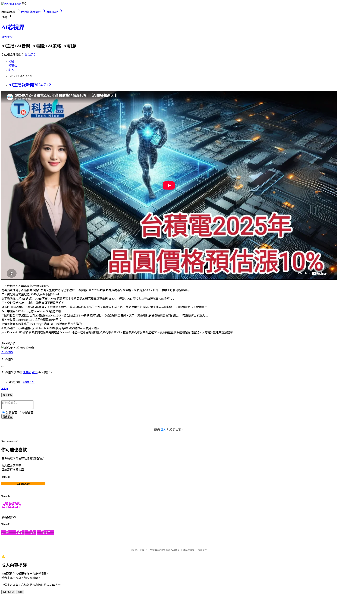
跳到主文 (7, 37)
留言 (34, 372)
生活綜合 (30, 54)
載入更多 (7, 395)
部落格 (12, 65)
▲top (4, 388)
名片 (11, 70)
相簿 (11, 61)
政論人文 (29, 382)
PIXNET (143, 550)
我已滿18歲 (8, 592)
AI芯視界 (12, 27)
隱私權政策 (189, 550)
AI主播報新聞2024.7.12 (29, 85)
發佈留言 (7, 416)
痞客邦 (27, 372)
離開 (20, 592)
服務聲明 (202, 550)
